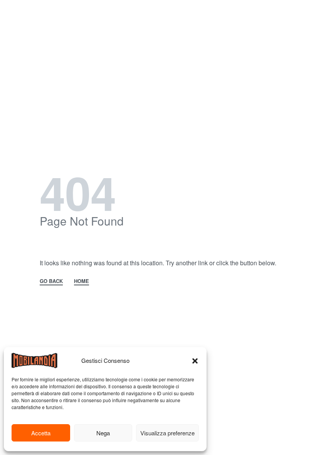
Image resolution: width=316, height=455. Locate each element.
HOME (81, 281)
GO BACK (51, 281)
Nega (103, 433)
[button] (195, 360)
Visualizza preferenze (167, 433)
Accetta (40, 433)
